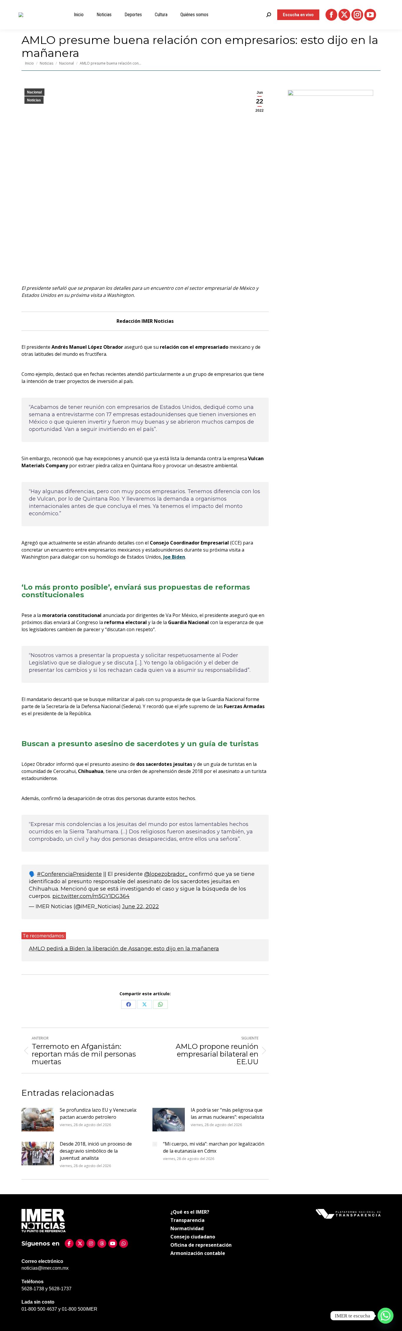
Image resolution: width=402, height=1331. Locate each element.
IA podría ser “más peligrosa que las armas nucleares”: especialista (227, 1113)
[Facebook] (69, 1243)
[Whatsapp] (385, 1316)
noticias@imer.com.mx (45, 1268)
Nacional (34, 92)
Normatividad (187, 1228)
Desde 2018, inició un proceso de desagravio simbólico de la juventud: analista (96, 1151)
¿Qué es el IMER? (189, 1212)
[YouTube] (112, 1243)
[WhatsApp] (123, 1243)
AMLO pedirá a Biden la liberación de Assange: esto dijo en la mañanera (124, 948)
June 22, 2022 (140, 906)
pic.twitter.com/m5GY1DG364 (90, 896)
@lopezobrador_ (165, 874)
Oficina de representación (201, 1245)
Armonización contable (197, 1253)
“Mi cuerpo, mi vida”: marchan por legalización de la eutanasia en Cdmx (213, 1147)
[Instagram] (91, 1243)
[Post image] (37, 1119)
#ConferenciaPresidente (69, 874)
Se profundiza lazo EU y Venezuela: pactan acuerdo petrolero (98, 1113)
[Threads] (101, 1243)
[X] (80, 1243)
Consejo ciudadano (192, 1237)
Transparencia (187, 1220)
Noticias (34, 100)
